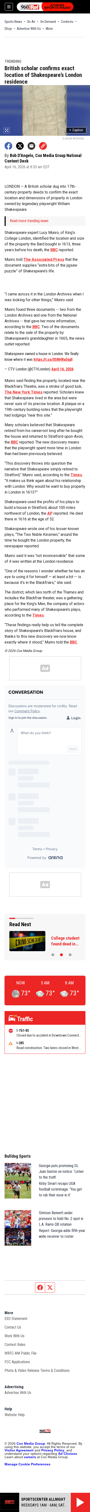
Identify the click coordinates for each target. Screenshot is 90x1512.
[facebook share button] (8, 146)
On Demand (48, 22)
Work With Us (14, 1336)
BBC (54, 250)
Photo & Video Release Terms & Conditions (37, 1370)
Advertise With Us (29, 29)
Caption (76, 130)
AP (50, 513)
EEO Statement (16, 1318)
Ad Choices (67, 1454)
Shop (8, 29)
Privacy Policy (52, 1450)
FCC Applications (17, 1362)
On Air (31, 22)
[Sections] (9, 7)
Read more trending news (29, 221)
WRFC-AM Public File (20, 1353)
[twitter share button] (20, 146)
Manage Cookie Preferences (27, 1464)
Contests (67, 22)
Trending (13, 62)
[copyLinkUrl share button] (43, 146)
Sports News (13, 22)
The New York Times (23, 392)
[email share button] (31, 146)
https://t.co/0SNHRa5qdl (53, 359)
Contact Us (13, 1327)
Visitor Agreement (19, 1450)
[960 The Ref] (45, 7)
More (49, 29)
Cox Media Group (31, 1443)
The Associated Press (44, 259)
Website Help (15, 1414)
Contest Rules (15, 1344)
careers (30, 1457)
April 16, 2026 (62, 369)
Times (76, 475)
